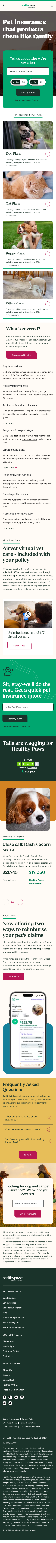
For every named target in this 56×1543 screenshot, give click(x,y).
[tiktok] (10, 1403)
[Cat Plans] (47, 204)
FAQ (5, 1312)
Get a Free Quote (11, 1322)
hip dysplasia (14, 499)
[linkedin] (10, 1397)
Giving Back (8, 1380)
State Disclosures (10, 1427)
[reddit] (4, 1403)
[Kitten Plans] (47, 303)
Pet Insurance (12, 1291)
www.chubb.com (43, 1505)
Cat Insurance (9, 1302)
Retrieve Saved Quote (13, 1327)
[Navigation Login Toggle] (4, 5)
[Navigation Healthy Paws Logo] (28, 6)
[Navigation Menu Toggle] (52, 6)
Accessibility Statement (30, 1427)
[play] (50, 46)
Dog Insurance (10, 1298)
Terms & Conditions (28, 1423)
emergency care (29, 439)
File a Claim (8, 1341)
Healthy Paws (11, 1363)
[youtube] (16, 1397)
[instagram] (22, 1397)
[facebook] (4, 1397)
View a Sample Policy (13, 1317)
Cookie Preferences (11, 1419)
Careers (6, 1375)
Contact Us (8, 1356)
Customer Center (11, 1351)
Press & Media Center (13, 1389)
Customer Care (12, 1335)
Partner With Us (10, 1384)
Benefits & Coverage (13, 1307)
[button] (6, 902)
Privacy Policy (27, 1419)
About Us (7, 1370)
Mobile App (8, 1346)
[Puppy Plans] (47, 253)
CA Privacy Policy (10, 1423)
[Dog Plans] (47, 154)
